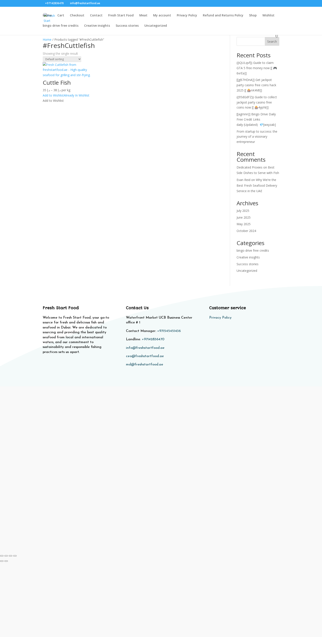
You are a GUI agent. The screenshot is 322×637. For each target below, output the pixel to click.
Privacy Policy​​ (220, 317)
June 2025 (244, 217)
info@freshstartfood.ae (145, 348)
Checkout (77, 15)
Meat (143, 15)
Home (47, 15)
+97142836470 (153, 339)
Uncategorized (155, 26)
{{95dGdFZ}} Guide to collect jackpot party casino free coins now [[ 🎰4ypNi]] (257, 102)
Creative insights (97, 26)
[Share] (10, 555)
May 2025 (244, 224)
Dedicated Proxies (249, 167)
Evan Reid (243, 180)
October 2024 (246, 231)
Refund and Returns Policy (223, 15)
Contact (96, 15)
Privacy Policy (187, 15)
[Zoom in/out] (2, 555)
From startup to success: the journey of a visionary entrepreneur (257, 136)
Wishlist (268, 15)
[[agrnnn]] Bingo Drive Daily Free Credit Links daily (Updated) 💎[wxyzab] (256, 119)
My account (162, 15)
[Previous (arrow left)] (2, 561)
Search (272, 41)
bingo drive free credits (60, 26)
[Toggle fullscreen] (6, 555)
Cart (60, 15)
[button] (66, 95)
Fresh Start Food (121, 15)
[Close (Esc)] (15, 555)
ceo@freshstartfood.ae (145, 356)
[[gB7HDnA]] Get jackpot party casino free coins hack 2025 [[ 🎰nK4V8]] (256, 85)
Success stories (127, 26)
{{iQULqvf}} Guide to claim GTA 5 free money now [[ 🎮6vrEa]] (257, 68)
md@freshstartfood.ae (144, 364)
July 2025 (243, 211)
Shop (253, 15)
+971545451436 (169, 331)
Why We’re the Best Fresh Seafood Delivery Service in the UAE (257, 185)
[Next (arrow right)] (6, 561)
